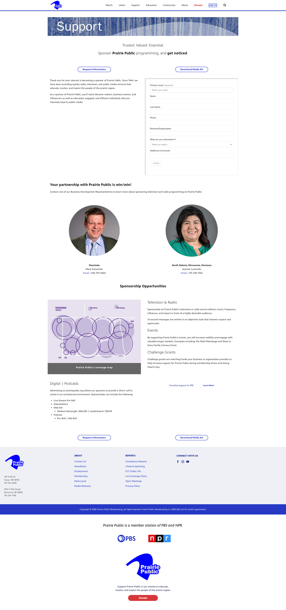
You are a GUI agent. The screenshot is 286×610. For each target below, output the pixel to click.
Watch (108, 5)
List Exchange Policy (136, 476)
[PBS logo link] (126, 538)
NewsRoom (80, 466)
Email (86, 273)
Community (169, 5)
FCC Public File (133, 471)
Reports (130, 455)
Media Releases (82, 486)
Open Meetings (133, 481)
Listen (122, 5)
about (78, 455)
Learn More (208, 385)
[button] (94, 69)
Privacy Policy (132, 486)
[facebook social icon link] (179, 463)
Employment (81, 471)
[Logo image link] (159, 538)
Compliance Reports (136, 461)
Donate (198, 5)
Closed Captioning (135, 466)
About (185, 5)
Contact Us (80, 461)
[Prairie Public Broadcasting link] (56, 5)
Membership (81, 476)
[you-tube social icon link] (188, 463)
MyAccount (80, 481)
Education (151, 5)
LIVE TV (212, 5)
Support (135, 5)
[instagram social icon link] (183, 463)
